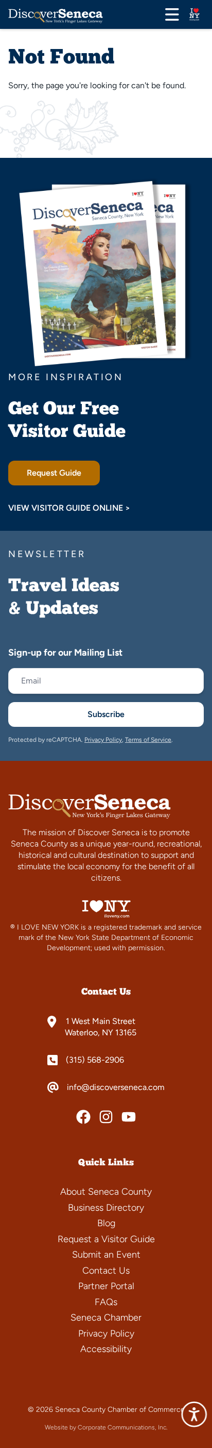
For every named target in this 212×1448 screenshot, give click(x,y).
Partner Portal (106, 1286)
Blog (106, 1223)
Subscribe (106, 714)
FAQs (106, 1302)
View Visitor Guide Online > (69, 508)
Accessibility (106, 1349)
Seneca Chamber (106, 1317)
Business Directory (106, 1207)
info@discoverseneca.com (116, 1087)
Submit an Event (106, 1254)
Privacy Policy (103, 739)
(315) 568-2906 (95, 1060)
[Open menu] (172, 14)
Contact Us (106, 1270)
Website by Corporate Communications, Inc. (106, 1427)
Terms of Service (148, 739)
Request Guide (54, 473)
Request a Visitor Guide (106, 1239)
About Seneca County (106, 1191)
